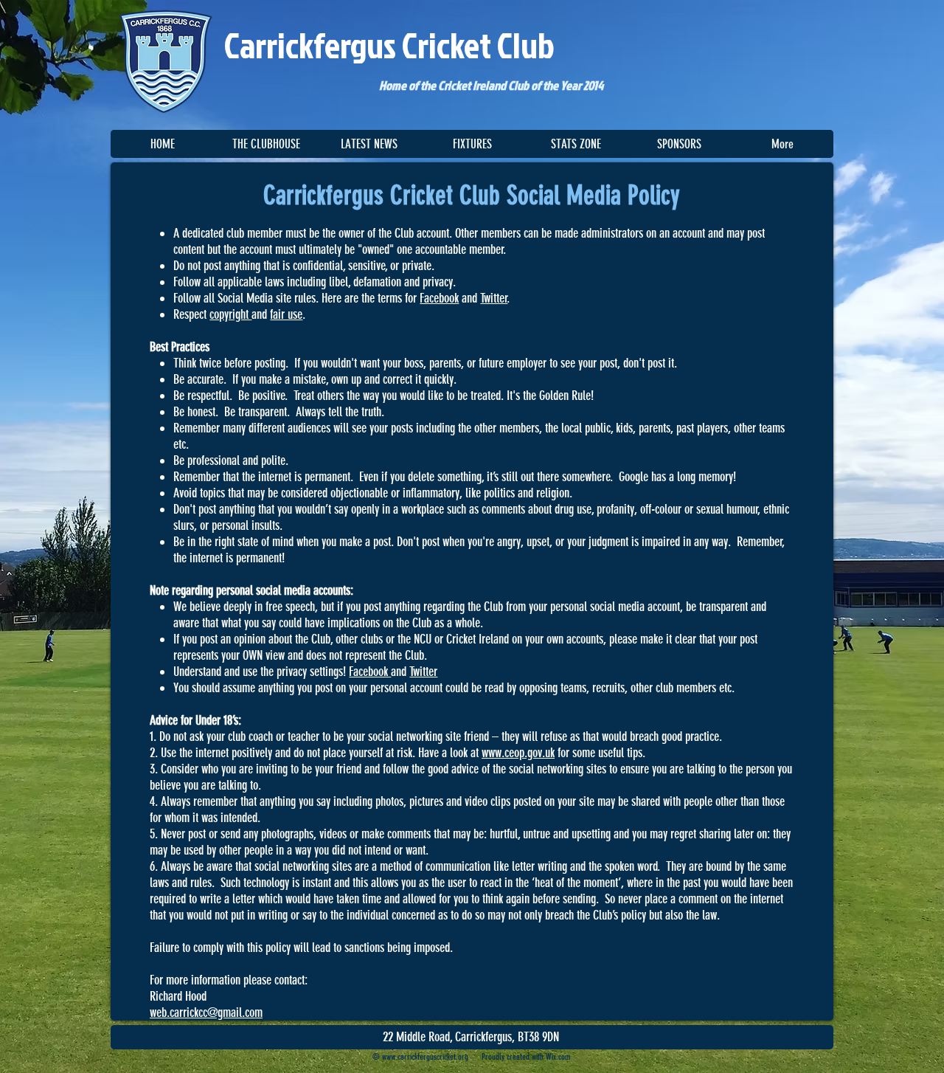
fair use (286, 314)
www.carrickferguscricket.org (425, 1057)
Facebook (439, 298)
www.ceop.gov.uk (518, 753)
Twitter (493, 298)
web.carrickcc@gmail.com (206, 1012)
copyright (230, 314)
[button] (265, 144)
